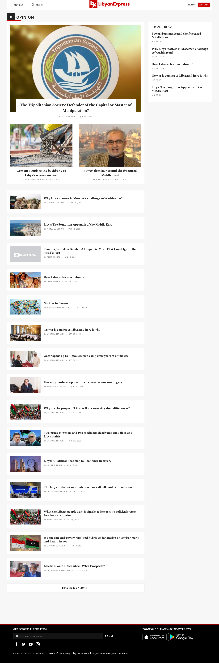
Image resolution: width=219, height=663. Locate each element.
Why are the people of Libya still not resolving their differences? (87, 408)
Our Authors (123, 653)
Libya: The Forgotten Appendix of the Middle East (78, 224)
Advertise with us (86, 653)
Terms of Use (55, 653)
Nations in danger (56, 303)
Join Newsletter (103, 653)
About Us (17, 653)
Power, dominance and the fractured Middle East (110, 173)
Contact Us (29, 653)
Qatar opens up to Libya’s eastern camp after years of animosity (86, 356)
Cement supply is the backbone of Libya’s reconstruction (41, 173)
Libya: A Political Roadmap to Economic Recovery (77, 461)
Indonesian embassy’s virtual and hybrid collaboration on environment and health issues (91, 540)
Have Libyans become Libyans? (64, 277)
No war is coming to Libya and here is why (72, 329)
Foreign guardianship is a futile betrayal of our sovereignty (83, 382)
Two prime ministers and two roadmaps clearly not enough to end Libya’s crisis (88, 435)
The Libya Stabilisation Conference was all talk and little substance (89, 487)
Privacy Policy (69, 653)
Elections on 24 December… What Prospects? (74, 566)
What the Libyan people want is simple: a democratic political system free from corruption (90, 513)
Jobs (114, 653)
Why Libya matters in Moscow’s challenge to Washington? (83, 198)
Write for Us (41, 653)
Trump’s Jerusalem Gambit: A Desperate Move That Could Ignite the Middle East (90, 251)
